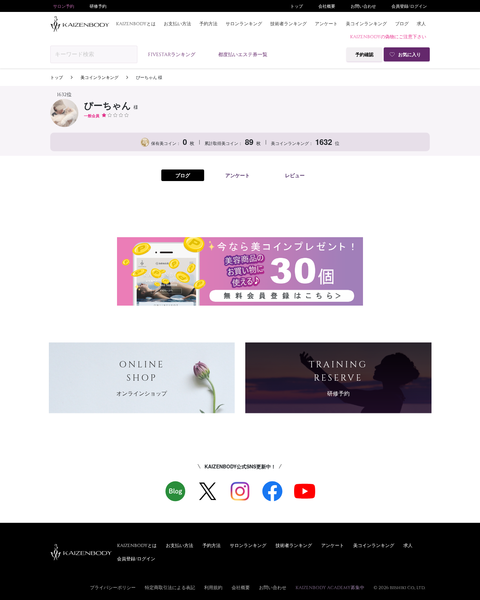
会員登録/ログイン (409, 6)
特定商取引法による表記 (170, 587)
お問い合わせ (363, 6)
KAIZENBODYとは (136, 23)
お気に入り (409, 54)
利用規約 (213, 587)
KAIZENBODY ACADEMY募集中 (330, 587)
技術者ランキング (288, 23)
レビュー (295, 175)
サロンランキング (244, 23)
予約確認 (364, 54)
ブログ (402, 23)
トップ (296, 6)
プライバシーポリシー (113, 587)
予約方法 (208, 23)
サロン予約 (63, 6)
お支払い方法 (177, 23)
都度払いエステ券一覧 (242, 54)
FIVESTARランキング (171, 54)
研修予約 (98, 6)
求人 (421, 23)
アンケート (326, 23)
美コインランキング (366, 23)
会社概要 (326, 6)
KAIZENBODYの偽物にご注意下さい (388, 36)
